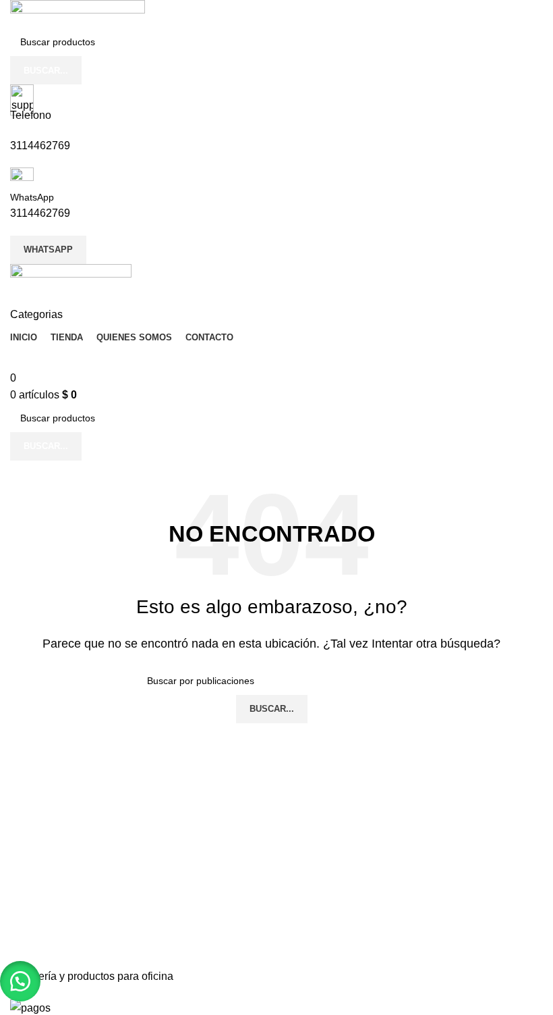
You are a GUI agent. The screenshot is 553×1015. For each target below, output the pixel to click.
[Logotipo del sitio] (77, 13)
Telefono (30, 115)
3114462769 (40, 145)
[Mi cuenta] (14, 297)
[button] (20, 981)
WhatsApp (32, 197)
